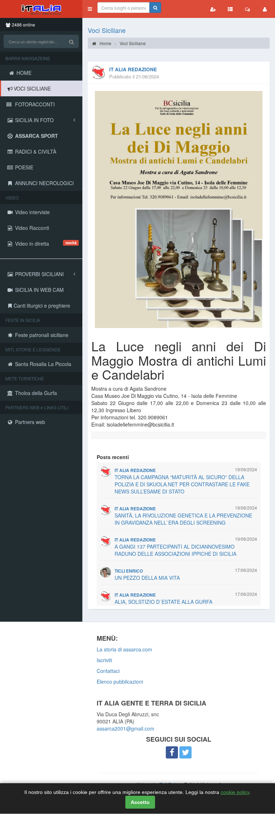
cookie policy (235, 792)
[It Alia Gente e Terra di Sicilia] (41, 9)
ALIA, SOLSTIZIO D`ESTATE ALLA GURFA (163, 601)
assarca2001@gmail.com (125, 728)
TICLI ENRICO (129, 571)
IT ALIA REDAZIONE (133, 69)
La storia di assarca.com (124, 649)
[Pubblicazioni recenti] (230, 9)
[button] (89, 9)
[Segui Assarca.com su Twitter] (185, 752)
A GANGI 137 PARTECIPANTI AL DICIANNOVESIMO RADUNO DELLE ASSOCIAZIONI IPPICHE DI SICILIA (175, 550)
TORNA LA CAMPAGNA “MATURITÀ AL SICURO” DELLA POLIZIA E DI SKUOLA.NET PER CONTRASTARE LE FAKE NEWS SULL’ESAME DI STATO (182, 484)
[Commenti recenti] (247, 9)
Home (104, 43)
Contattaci (108, 670)
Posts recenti (113, 457)
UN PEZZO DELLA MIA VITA (147, 577)
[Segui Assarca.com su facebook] (172, 752)
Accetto (140, 802)
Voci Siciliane (107, 30)
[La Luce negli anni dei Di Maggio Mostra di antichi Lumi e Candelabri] (178, 209)
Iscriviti (104, 660)
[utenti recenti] (213, 9)
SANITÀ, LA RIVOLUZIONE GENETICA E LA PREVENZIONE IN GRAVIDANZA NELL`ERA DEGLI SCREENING (183, 519)
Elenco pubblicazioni (120, 681)
